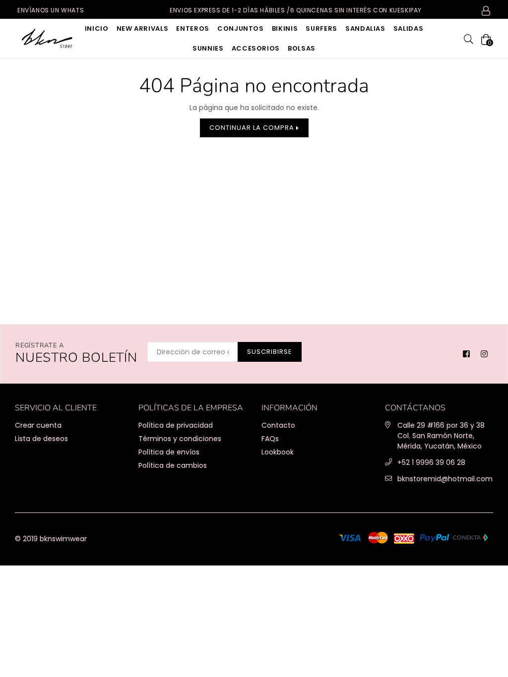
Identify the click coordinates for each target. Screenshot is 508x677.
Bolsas (302, 48)
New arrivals (143, 28)
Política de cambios (172, 465)
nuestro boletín (76, 353)
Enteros (192, 28)
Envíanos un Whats (50, 10)
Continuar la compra (252, 127)
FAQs (270, 439)
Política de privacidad (175, 425)
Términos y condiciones (179, 439)
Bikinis (285, 28)
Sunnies (208, 48)
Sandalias (365, 28)
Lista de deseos (41, 439)
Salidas (408, 28)
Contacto (278, 425)
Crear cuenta (38, 425)
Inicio (97, 28)
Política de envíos (168, 452)
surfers (321, 28)
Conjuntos (240, 28)
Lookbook (277, 452)
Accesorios (256, 48)
